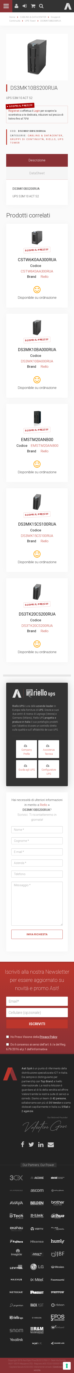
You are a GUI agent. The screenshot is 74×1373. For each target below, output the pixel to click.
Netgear (16, 1292)
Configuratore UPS (49, 771)
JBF (57, 1254)
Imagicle (16, 1254)
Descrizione (37, 160)
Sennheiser (57, 1318)
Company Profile (26, 751)
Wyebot (37, 1343)
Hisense (37, 1241)
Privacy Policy (48, 1037)
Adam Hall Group (57, 1178)
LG (37, 1267)
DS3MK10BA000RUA (37, 349)
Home (12, 17)
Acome (37, 1178)
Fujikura (16, 1241)
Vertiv (37, 1229)
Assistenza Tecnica (49, 751)
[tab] (37, 160)
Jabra (37, 1254)
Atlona (57, 1190)
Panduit (37, 1292)
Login (37, 110)
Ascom (37, 1190)
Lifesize (57, 1267)
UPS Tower (30, 21)
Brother (57, 1203)
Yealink (16, 1343)
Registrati (14, 110)
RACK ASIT (37, 1305)
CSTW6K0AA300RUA (37, 259)
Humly (57, 1241)
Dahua (57, 1216)
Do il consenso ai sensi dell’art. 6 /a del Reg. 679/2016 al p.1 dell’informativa (36, 1047)
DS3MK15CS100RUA (37, 524)
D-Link (37, 1216)
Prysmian (16, 1305)
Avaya (16, 1203)
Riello (51, 139)
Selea (37, 1318)
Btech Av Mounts (16, 1216)
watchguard (57, 1330)
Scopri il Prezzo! (21, 106)
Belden (37, 1203)
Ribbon (57, 1305)
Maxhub (16, 1279)
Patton (57, 1292)
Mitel (37, 1279)
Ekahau (16, 1229)
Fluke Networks (57, 1229)
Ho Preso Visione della (33, 1037)
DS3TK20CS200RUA (37, 614)
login (42, 230)
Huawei (57, 1343)
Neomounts (57, 1279)
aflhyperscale (16, 1190)
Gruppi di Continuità (27, 139)
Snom (16, 1330)
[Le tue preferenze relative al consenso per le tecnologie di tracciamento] (67, 1366)
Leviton (16, 1267)
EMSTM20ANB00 (37, 439)
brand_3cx (16, 1178)
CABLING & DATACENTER (33, 17)
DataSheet (37, 173)
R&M (37, 1330)
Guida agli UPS (26, 769)
